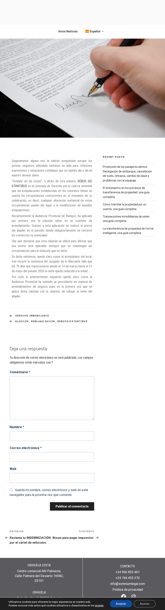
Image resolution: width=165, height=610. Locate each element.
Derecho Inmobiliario (32, 315)
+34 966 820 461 (128, 572)
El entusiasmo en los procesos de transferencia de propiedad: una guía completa (126, 192)
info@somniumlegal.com (127, 584)
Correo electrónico (26, 448)
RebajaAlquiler (43, 321)
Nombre (17, 427)
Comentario (20, 372)
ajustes (99, 605)
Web (13, 469)
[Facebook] (124, 596)
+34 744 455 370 (128, 578)
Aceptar (121, 603)
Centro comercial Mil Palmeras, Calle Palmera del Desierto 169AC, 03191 (39, 576)
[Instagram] (134, 596)
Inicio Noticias (68, 31)
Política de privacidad (127, 589)
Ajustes (145, 603)
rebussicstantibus (72, 321)
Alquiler (22, 321)
